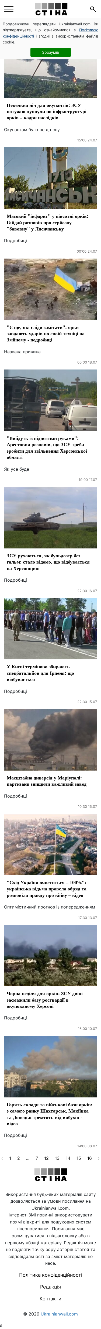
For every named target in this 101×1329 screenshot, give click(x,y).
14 (68, 1158)
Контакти (50, 1298)
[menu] (8, 9)
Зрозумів (50, 52)
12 (46, 1158)
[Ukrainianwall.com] (51, 9)
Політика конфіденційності (50, 1275)
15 (78, 1158)
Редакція (50, 1287)
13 (57, 1158)
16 (89, 1158)
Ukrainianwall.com (59, 1314)
